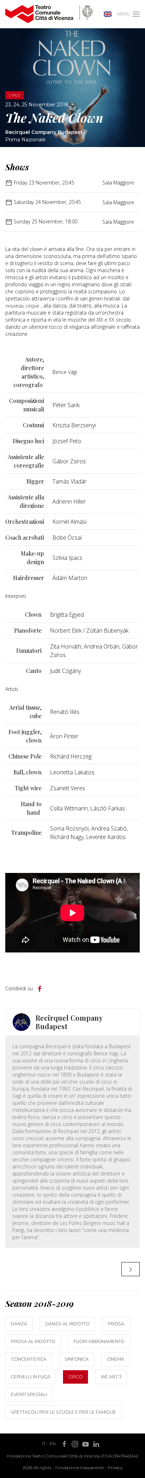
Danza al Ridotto (67, 1323)
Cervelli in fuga (30, 1376)
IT (44, 1443)
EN (53, 1443)
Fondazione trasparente (79, 1467)
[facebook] (39, 988)
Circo (75, 1376)
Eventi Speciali (29, 1394)
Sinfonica (77, 1359)
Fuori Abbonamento (99, 1341)
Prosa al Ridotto (33, 1341)
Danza (19, 1323)
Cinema (115, 1359)
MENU (123, 14)
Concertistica (28, 1359)
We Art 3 (111, 1376)
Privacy (115, 1467)
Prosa (116, 1323)
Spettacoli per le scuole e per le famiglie (63, 1412)
